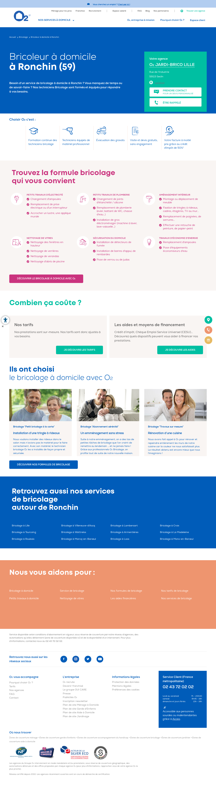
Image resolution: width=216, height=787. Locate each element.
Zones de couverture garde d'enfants (57, 737)
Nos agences (16, 690)
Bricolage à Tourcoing (24, 532)
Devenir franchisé (73, 686)
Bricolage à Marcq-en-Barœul (78, 539)
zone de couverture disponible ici (62, 637)
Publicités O (70, 697)
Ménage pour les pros (61, 11)
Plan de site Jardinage (76, 716)
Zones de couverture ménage (23, 737)
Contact (14, 697)
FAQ (140, 11)
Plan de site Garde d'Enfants (79, 708)
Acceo (176, 719)
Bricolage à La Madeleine (174, 532)
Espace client (197, 20)
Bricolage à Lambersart (124, 525)
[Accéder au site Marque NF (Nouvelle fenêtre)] (24, 752)
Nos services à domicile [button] (54, 20)
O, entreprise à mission (141, 20)
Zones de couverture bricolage (145, 737)
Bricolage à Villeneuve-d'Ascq (78, 525)
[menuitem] (61, 10)
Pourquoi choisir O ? (172, 20)
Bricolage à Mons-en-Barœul (176, 539)
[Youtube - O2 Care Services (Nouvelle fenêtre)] (100, 659)
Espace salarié (119, 11)
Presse (67, 693)
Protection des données (125, 682)
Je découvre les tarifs (79, 349)
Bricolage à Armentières (124, 532)
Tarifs (12, 686)
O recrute (69, 682)
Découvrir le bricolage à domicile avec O (46, 278)
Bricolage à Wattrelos (73, 532)
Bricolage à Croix (169, 525)
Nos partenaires (161, 11)
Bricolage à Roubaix (23, 539)
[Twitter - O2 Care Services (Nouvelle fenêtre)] (88, 659)
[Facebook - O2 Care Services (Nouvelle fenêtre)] (63, 659)
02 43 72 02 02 (54, 641)
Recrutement (95, 11)
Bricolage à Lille (21, 525)
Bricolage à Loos (120, 539)
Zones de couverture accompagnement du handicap (102, 737)
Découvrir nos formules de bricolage (43, 464)
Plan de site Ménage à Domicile (81, 704)
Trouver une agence (195, 11)
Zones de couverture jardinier (176, 737)
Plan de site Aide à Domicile (78, 712)
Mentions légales (121, 686)
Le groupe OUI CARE (75, 689)
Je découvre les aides (180, 349)
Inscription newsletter (75, 701)
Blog (147, 11)
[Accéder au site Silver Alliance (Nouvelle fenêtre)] (100, 752)
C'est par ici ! (124, 4)
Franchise (80, 11)
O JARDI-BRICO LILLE (172, 64)
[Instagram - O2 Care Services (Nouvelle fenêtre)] (75, 659)
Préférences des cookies (125, 689)
